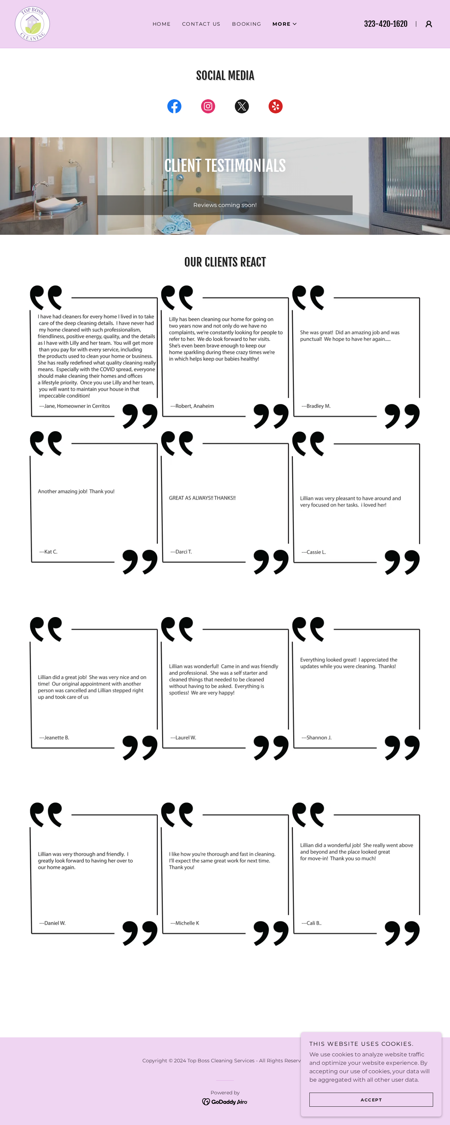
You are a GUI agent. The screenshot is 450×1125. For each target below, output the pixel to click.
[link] (32, 23)
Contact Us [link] (201, 24)
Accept (371, 1099)
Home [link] (162, 24)
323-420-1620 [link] (385, 24)
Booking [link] (246, 24)
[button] (284, 24)
